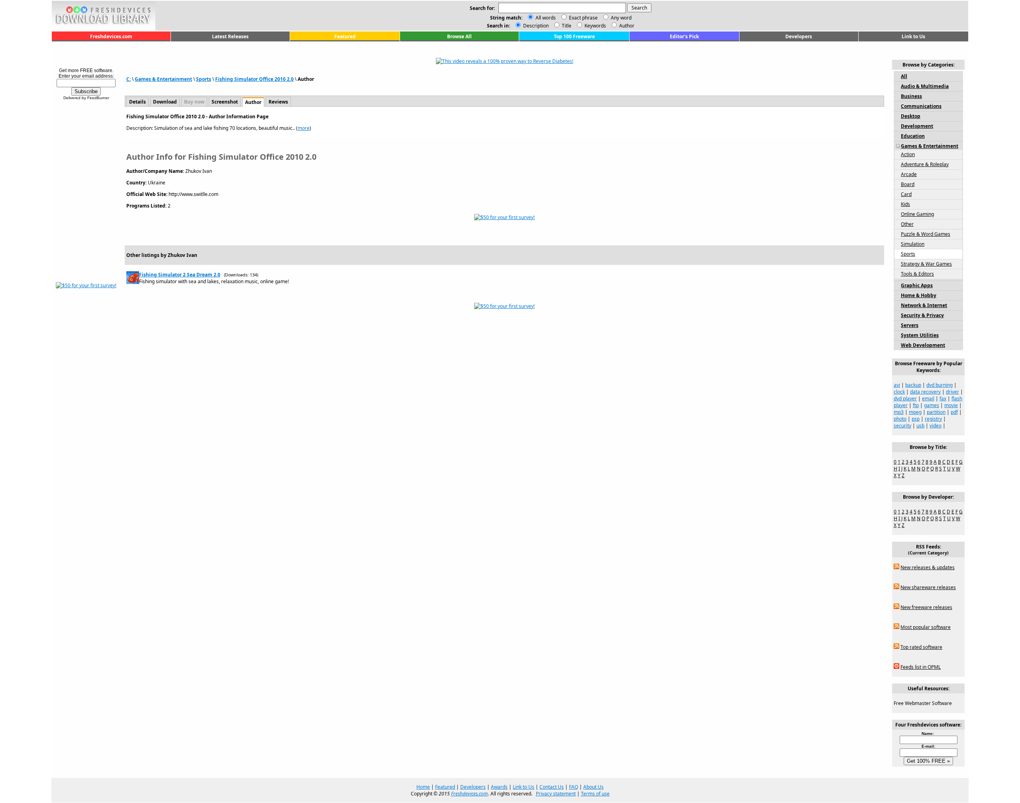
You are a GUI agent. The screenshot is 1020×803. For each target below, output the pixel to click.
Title (566, 25)
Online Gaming (917, 214)
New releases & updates (927, 567)
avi (897, 385)
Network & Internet (924, 305)
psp (916, 418)
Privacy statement (556, 793)
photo (900, 418)
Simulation (912, 244)
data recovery (925, 391)
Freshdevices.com (111, 36)
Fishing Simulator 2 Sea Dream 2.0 (179, 274)
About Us (593, 786)
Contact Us (551, 786)
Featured (345, 36)
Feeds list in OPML (920, 667)
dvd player (905, 398)
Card (906, 194)
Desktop (910, 116)
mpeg (915, 412)
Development (917, 126)
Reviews (278, 101)
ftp (916, 405)
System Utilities (920, 335)
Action (908, 154)
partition (936, 412)
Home (423, 786)
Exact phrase (583, 17)
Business (911, 96)
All (904, 76)
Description (535, 25)
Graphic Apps (917, 285)
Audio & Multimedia (925, 86)
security (902, 425)
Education (913, 136)
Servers (909, 325)
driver (952, 391)
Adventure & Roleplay (925, 164)
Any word (621, 17)
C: (128, 79)
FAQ (573, 786)
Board (907, 184)
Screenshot (225, 101)
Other (907, 224)
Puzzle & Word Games (925, 234)
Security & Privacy (922, 315)
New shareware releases (928, 587)
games (931, 405)
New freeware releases (926, 607)
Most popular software (925, 627)
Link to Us (913, 36)
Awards (499, 786)
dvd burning (939, 385)
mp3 (899, 412)
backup (913, 385)
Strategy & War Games (926, 263)
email (928, 398)
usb (920, 425)
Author (626, 25)
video (936, 425)
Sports (203, 79)
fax (943, 398)
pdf (954, 412)
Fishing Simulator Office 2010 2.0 (254, 79)
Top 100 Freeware (574, 36)
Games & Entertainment (163, 79)
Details (137, 101)
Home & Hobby (918, 295)
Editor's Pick (684, 36)
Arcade (909, 174)
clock (899, 391)
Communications (921, 106)
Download (165, 101)
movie (951, 405)
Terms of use (595, 793)
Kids (905, 204)
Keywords (594, 25)
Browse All (459, 36)
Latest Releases (230, 36)
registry (933, 418)
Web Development (923, 345)
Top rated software (921, 647)
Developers (798, 36)
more (304, 128)
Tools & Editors (917, 273)
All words (546, 17)
